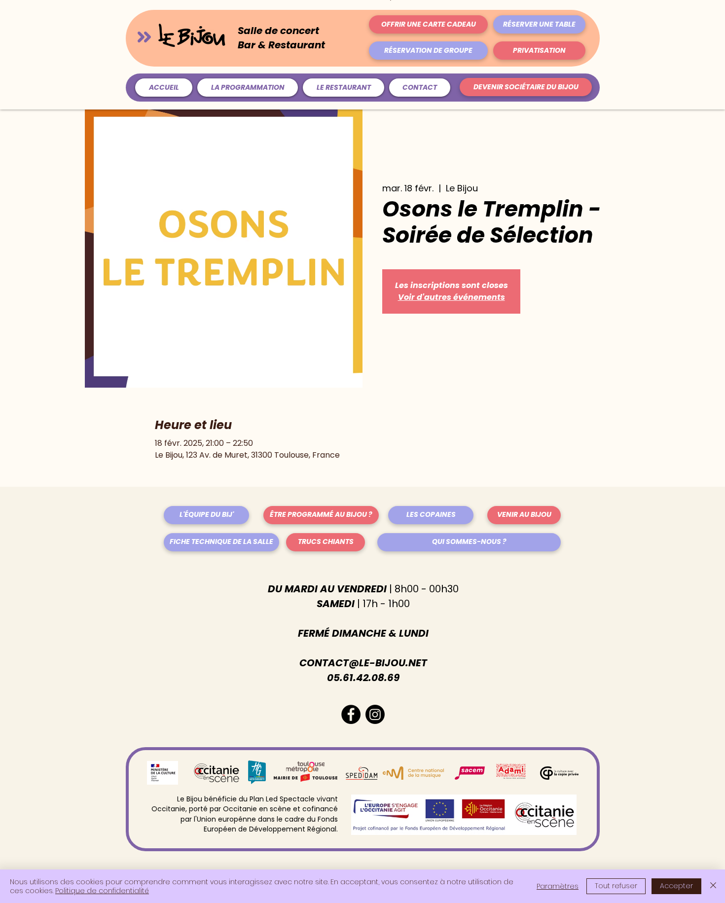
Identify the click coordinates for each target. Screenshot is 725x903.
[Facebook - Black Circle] (351, 714)
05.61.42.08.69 (363, 678)
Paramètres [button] (558, 886)
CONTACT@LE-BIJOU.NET (363, 663)
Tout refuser (616, 886)
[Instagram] (375, 714)
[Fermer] (713, 886)
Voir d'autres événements (451, 297)
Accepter (676, 886)
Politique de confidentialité (102, 891)
